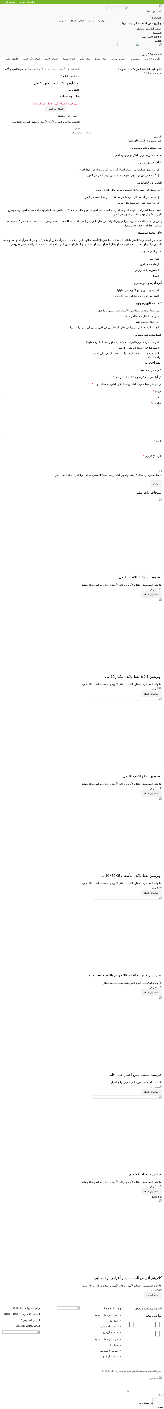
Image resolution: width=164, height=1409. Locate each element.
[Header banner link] (82, 704)
